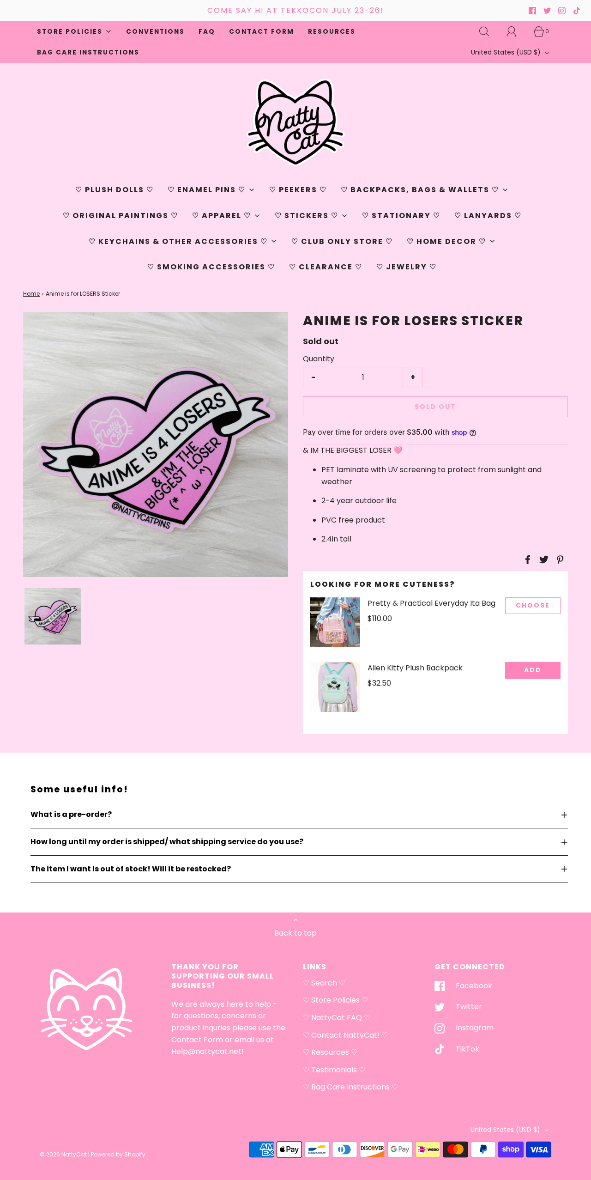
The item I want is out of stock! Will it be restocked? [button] (130, 869)
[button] (53, 616)
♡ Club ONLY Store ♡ (342, 241)
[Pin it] (559, 559)
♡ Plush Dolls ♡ (114, 189)
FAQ (207, 31)
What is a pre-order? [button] (71, 814)
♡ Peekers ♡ (298, 189)
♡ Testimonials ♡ (334, 1069)
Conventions (155, 31)
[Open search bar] (489, 31)
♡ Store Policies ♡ (335, 1000)
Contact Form (261, 31)
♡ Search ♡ (324, 983)
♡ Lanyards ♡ (488, 215)
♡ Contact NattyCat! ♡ (345, 1035)
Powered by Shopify (118, 1154)
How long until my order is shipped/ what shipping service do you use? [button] (166, 841)
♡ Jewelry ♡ (406, 267)
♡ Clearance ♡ (325, 267)
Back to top (295, 933)
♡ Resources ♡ (330, 1052)
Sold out (435, 406)
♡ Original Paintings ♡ (120, 215)
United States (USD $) (507, 52)
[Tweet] (542, 559)
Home (31, 294)
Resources (332, 31)
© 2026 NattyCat (64, 1154)
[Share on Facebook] (526, 559)
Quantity (318, 358)
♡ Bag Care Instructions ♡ (350, 1087)
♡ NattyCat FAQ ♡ (336, 1017)
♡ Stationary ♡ (401, 215)
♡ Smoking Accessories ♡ (211, 267)
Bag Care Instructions (88, 52)
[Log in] (517, 31)
